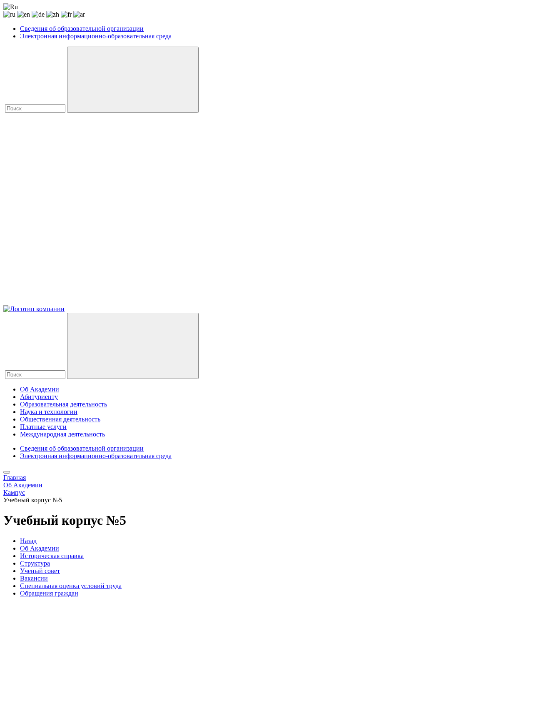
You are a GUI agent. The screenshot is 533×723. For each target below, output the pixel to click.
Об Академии (39, 389)
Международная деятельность (62, 434)
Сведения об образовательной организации (82, 28)
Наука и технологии (48, 411)
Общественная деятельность (60, 419)
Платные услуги (43, 426)
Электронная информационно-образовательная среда (96, 36)
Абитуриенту (39, 396)
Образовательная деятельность (63, 404)
